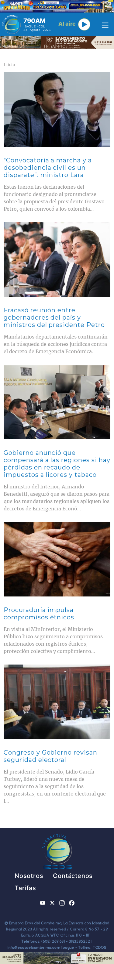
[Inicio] (11, 24)
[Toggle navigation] (103, 24)
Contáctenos (73, 875)
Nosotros (29, 875)
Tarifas (25, 888)
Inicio (9, 64)
